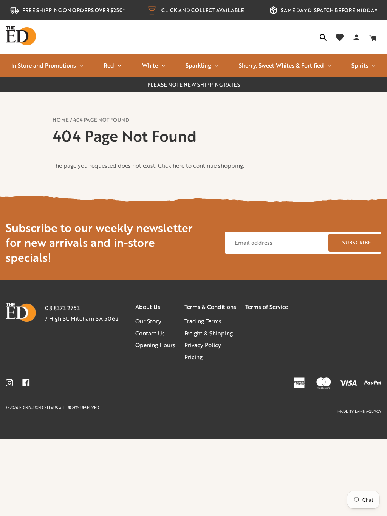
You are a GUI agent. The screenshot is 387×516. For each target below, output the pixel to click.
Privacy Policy (202, 345)
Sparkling (198, 65)
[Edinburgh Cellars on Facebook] (26, 382)
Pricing (193, 357)
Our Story (148, 321)
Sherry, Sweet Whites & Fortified (281, 65)
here (178, 165)
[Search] (323, 37)
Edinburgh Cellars (39, 408)
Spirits (359, 65)
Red (109, 65)
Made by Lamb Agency (359, 411)
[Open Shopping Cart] (373, 37)
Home (61, 120)
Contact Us (150, 333)
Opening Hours (155, 345)
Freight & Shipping (208, 333)
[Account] (356, 37)
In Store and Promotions (43, 65)
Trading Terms (202, 321)
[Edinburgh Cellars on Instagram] (9, 382)
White (150, 65)
